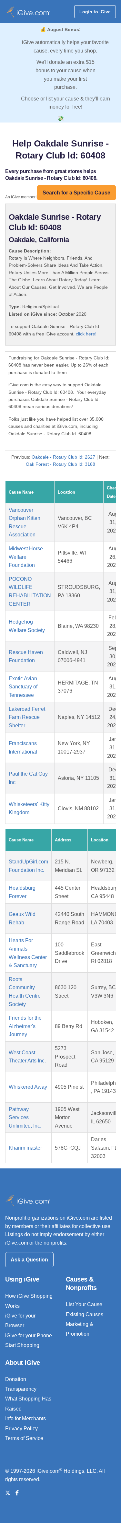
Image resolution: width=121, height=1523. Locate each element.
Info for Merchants (25, 1418)
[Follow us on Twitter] (7, 1493)
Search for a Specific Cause (76, 192)
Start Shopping (22, 1345)
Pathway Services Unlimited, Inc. (25, 1118)
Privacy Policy (21, 1428)
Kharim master (25, 1148)
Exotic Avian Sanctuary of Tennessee (23, 687)
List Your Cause (84, 1304)
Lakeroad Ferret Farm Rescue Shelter (27, 717)
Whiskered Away (28, 1087)
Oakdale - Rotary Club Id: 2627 (63, 457)
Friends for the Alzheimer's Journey (25, 1026)
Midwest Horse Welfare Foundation (26, 557)
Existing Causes (84, 1314)
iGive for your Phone (28, 1335)
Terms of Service (24, 1438)
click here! (86, 333)
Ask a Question (29, 1259)
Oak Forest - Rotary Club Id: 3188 (60, 464)
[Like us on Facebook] (17, 1493)
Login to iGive (95, 11)
